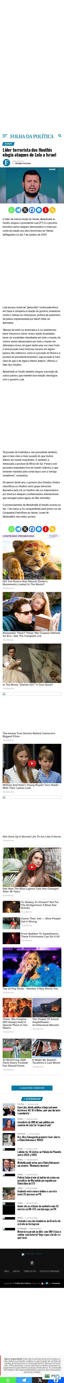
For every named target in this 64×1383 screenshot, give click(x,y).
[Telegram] (18, 210)
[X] (25, 210)
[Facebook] (32, 210)
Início (6, 1271)
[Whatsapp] (11, 210)
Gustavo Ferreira (23, 163)
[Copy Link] (52, 210)
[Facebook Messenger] (39, 210)
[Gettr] (46, 210)
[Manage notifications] (57, 1376)
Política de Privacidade (49, 1271)
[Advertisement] (32, 32)
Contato (16, 1271)
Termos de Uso (30, 1271)
